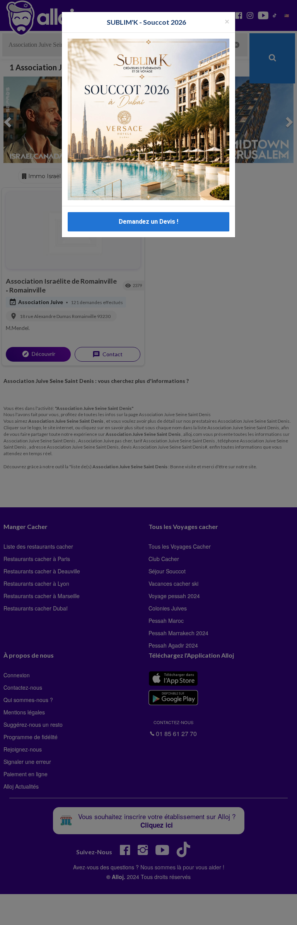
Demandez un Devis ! (148, 221)
